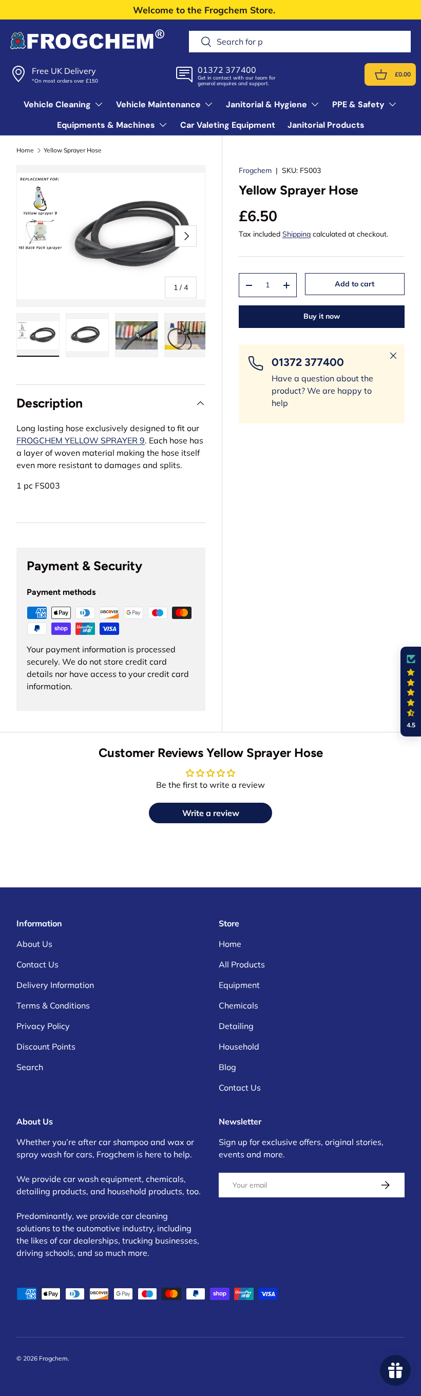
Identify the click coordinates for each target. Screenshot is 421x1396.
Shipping (296, 234)
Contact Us (37, 964)
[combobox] (300, 41)
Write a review (210, 813)
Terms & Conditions (53, 1005)
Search (29, 1067)
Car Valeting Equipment (227, 125)
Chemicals (238, 1005)
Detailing (236, 1026)
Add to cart (354, 283)
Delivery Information (55, 985)
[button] (381, 74)
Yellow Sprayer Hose (73, 150)
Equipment (239, 985)
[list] (111, 236)
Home (25, 150)
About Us (34, 944)
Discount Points (45, 1046)
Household (239, 1046)
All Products (242, 964)
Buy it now (321, 316)
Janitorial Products (326, 125)
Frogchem (255, 170)
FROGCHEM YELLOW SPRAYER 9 (80, 440)
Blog (227, 1067)
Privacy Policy (43, 1026)
